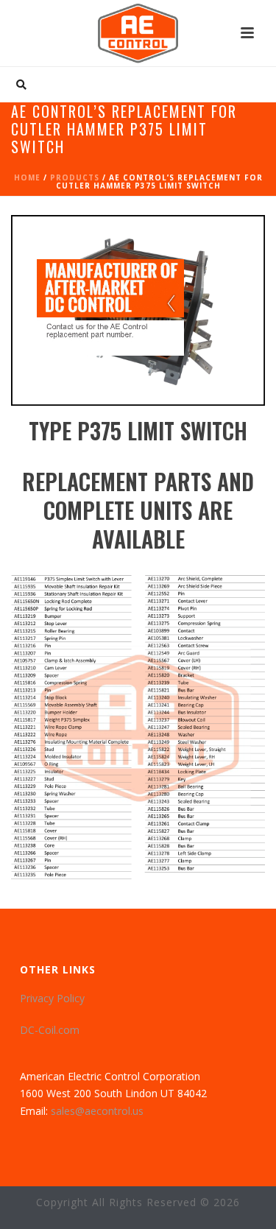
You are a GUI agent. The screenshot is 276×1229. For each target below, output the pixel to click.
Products (74, 177)
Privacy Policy (52, 998)
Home (27, 177)
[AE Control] (138, 33)
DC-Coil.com (49, 1030)
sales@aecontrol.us (97, 1111)
